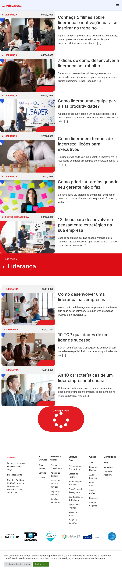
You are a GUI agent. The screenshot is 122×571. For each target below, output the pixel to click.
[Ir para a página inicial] (12, 5)
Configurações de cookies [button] (18, 564)
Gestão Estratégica (17, 217)
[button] (61, 419)
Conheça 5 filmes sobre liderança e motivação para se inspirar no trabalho (87, 23)
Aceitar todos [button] (41, 564)
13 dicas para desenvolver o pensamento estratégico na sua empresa (85, 225)
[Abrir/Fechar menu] (118, 5)
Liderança (11, 14)
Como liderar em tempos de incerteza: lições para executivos (85, 144)
